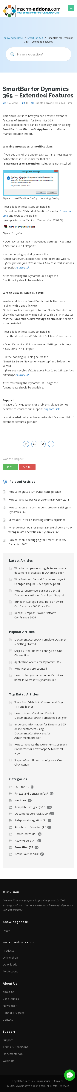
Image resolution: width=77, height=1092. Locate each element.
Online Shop (10, 957)
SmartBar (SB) (35, 38)
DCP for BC (22, 787)
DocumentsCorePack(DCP (31, 813)
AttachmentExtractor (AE (30, 827)
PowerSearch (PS (25, 834)
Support (8, 1040)
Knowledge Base (13, 38)
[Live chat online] (69, 1075)
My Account (10, 971)
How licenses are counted (30, 668)
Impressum (43, 1081)
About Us (8, 992)
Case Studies (11, 999)
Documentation (13, 1054)
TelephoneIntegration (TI (30, 820)
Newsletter (10, 1005)
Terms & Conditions (15, 1047)
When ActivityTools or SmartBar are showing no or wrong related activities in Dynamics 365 (40, 530)
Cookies (59, 1081)
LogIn (6, 930)
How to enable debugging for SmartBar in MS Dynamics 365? (37, 542)
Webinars (20, 800)
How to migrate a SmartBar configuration (34, 491)
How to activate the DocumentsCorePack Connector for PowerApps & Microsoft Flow (40, 749)
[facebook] (51, 444)
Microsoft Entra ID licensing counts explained (37, 520)
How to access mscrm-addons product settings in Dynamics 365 (39, 510)
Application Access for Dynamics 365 (37, 662)
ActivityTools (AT (25, 840)
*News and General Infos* (31, 793)
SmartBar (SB (24, 847)
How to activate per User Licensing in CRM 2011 (38, 499)
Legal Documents (23, 1081)
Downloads (10, 964)
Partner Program (13, 1012)
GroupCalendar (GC (27, 854)
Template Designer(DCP (30, 807)
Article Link (23, 267)
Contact (8, 1019)
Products (8, 950)
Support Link (52, 409)
